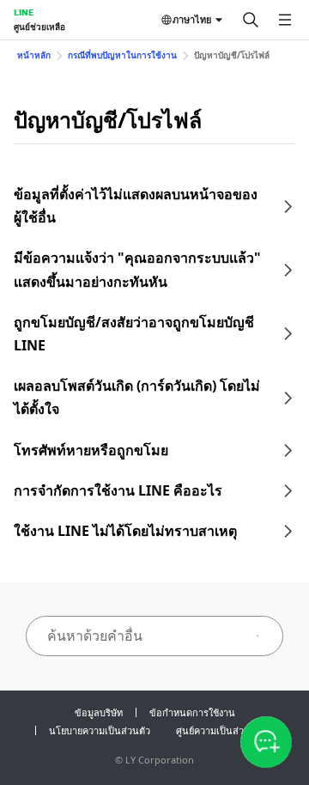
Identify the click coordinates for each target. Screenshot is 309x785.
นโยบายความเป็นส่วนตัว (99, 730)
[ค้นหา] (250, 20)
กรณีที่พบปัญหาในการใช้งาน (122, 55)
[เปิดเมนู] (285, 20)
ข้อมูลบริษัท (99, 712)
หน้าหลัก (34, 55)
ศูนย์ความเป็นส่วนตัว (219, 730)
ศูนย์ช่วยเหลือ (39, 27)
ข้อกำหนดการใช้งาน (192, 712)
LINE (23, 12)
